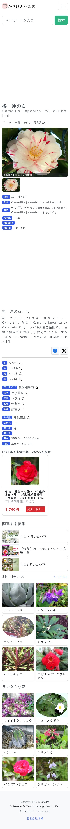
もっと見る (61, 576)
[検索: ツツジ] (20, 362)
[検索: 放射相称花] (36, 387)
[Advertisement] (35, 65)
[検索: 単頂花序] (26, 393)
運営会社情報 (35, 818)
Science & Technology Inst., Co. (35, 806)
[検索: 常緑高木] (28, 417)
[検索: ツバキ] (20, 368)
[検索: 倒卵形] (23, 403)
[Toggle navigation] (63, 6)
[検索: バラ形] (23, 398)
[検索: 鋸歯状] (23, 409)
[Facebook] (55, 350)
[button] (11, 185)
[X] (64, 350)
